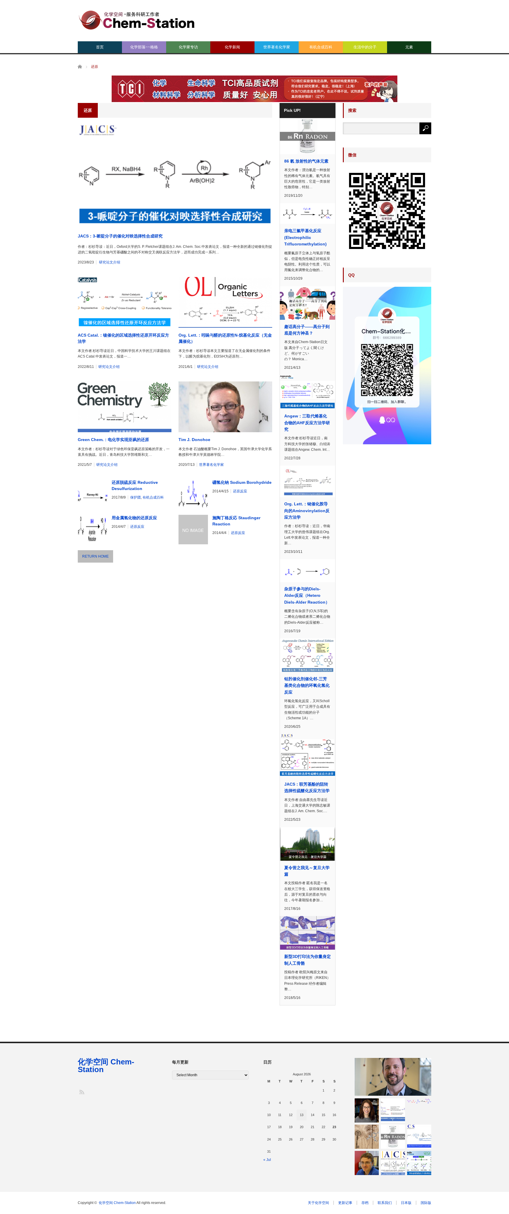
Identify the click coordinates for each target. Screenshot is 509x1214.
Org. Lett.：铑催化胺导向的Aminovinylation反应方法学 (307, 511)
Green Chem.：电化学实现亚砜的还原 (113, 439)
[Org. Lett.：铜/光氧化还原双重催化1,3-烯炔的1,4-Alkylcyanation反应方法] (393, 1110)
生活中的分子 (364, 47)
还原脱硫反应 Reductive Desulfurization (135, 485)
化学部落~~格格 (144, 47)
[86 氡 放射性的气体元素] (393, 1137)
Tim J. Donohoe (194, 439)
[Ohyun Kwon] (367, 1110)
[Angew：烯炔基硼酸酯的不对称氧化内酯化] (419, 1163)
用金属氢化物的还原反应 (134, 517)
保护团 (135, 497)
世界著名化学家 (276, 47)
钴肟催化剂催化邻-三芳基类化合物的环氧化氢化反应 (307, 685)
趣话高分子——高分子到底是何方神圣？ (307, 329)
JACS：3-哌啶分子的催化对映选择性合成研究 (120, 236)
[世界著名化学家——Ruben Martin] (367, 1163)
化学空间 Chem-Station (106, 1065)
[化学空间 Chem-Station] (137, 19)
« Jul (267, 1160)
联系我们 (385, 1203)
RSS (81, 1091)
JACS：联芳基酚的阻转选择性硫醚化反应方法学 (307, 787)
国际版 (426, 1203)
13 (301, 1115)
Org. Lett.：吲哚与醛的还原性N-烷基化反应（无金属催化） (225, 338)
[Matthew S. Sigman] (393, 1077)
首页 (100, 47)
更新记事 (345, 1203)
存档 (364, 1203)
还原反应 (240, 491)
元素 (409, 47)
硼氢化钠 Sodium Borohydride (242, 482)
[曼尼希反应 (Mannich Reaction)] (419, 1101)
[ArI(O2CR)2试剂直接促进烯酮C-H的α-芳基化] (393, 1163)
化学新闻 (232, 47)
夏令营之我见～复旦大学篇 (307, 870)
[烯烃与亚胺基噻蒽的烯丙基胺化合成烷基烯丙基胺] (419, 1137)
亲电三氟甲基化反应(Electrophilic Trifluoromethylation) (305, 237)
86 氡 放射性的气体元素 (306, 161)
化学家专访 (188, 47)
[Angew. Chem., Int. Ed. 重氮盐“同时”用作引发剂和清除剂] (367, 1137)
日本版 (406, 1203)
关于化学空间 (318, 1203)
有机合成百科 (320, 47)
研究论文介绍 (109, 262)
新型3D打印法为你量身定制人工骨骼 (307, 959)
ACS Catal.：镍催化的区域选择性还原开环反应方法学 (123, 338)
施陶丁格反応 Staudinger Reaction (236, 520)
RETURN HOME (95, 556)
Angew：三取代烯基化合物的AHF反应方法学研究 (307, 423)
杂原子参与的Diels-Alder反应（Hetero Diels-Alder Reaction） (307, 595)
